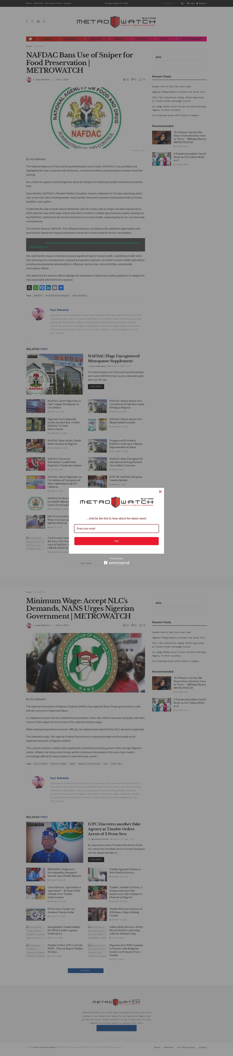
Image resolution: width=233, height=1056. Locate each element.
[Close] (160, 491)
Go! (117, 541)
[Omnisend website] (116, 561)
